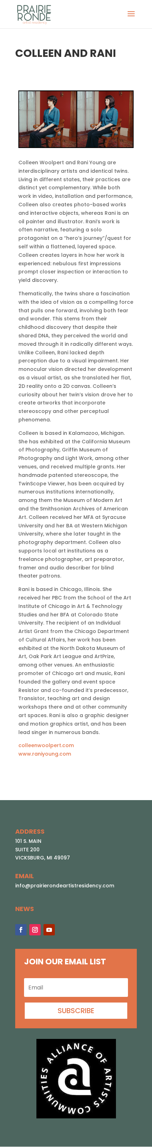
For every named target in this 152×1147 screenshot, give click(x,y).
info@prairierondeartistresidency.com (64, 885)
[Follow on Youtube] (49, 929)
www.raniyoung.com (44, 753)
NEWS (24, 908)
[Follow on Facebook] (21, 929)
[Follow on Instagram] (35, 929)
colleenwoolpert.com (46, 745)
